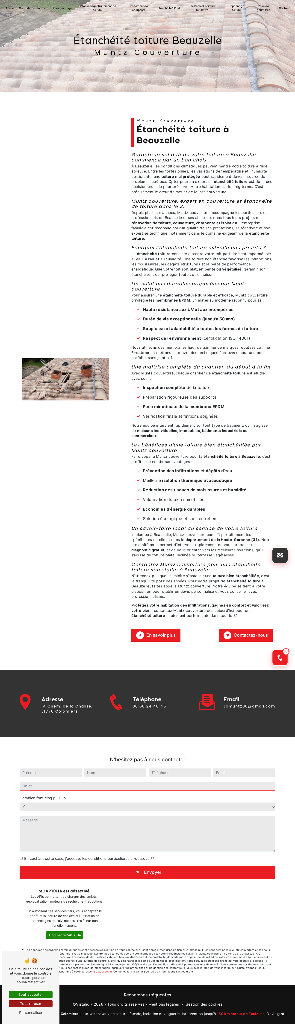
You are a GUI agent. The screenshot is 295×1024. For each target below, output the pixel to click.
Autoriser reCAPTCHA (64, 935)
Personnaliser (30, 1012)
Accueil (10, 8)
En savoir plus (161, 635)
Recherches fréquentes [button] (147, 995)
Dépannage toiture (236, 8)
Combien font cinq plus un (43, 798)
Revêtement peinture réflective (202, 8)
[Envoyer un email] (280, 555)
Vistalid (83, 1004)
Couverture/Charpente (33, 8)
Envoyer (152, 872)
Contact (284, 8)
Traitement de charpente (139, 8)
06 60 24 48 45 (149, 706)
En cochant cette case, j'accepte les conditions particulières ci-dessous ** (89, 858)
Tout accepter (30, 994)
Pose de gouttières (263, 8)
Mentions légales (163, 1004)
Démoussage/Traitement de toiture (97, 8)
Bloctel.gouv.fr (102, 971)
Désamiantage (62, 8)
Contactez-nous (251, 635)
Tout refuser (30, 1003)
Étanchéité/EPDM (169, 8)
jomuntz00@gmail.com (249, 706)
